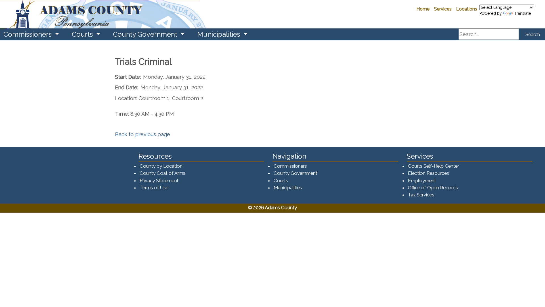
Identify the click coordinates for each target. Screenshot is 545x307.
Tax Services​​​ (421, 195)
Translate (522, 13)
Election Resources (428, 173)
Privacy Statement (159, 180)
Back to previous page (142, 134)
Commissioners (290, 166)
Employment (422, 180)
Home (422, 9)
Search (532, 34)
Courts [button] (83, 34)
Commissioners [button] (28, 34)
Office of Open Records (433, 187)
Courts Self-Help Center (433, 166)
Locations (466, 9)
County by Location (161, 166)
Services (443, 9)
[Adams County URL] (100, 14)
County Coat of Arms (162, 173)
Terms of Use (154, 187)
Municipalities (288, 187)
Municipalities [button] (219, 34)
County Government (295, 173)
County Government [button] (146, 34)
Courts (281, 180)
